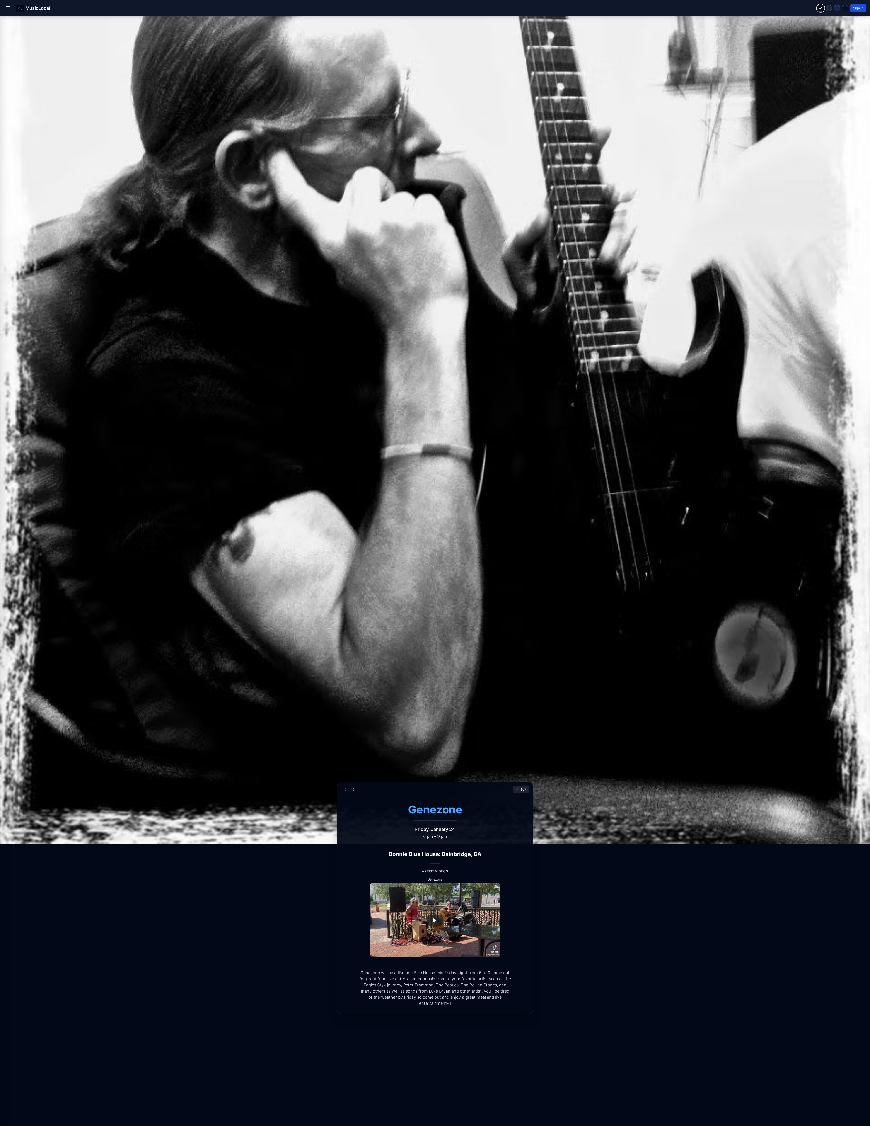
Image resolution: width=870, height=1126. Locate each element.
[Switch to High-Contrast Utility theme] (845, 8)
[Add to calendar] (352, 789)
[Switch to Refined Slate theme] (829, 8)
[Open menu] (8, 8)
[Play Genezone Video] (435, 920)
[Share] (344, 789)
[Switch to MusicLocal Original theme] (820, 8)
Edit (523, 789)
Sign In (858, 8)
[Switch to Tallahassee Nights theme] (837, 8)
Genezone (435, 809)
